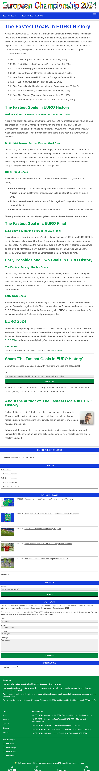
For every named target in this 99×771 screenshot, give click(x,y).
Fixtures (37, 770)
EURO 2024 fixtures (9, 482)
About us (6, 719)
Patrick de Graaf (56, 350)
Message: (5, 637)
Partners (6, 732)
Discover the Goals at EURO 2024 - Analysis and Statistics (48, 544)
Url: (6, 372)
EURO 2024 (10, 340)
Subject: (4, 631)
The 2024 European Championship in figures (42, 529)
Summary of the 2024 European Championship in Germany (48, 499)
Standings (61, 770)
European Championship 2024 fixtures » (17, 457)
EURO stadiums (9, 752)
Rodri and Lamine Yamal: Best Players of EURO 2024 (46, 559)
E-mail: (3, 625)
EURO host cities (9, 756)
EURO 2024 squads (9, 478)
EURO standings (9, 748)
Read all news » (12, 346)
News (5, 715)
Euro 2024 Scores (8, 667)
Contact (6, 724)
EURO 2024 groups (9, 474)
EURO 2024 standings (10, 486)
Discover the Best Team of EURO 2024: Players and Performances (51, 514)
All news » (5, 574)
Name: (3, 619)
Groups (86, 770)
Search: (4, 587)
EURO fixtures (8, 744)
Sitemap (6, 728)
